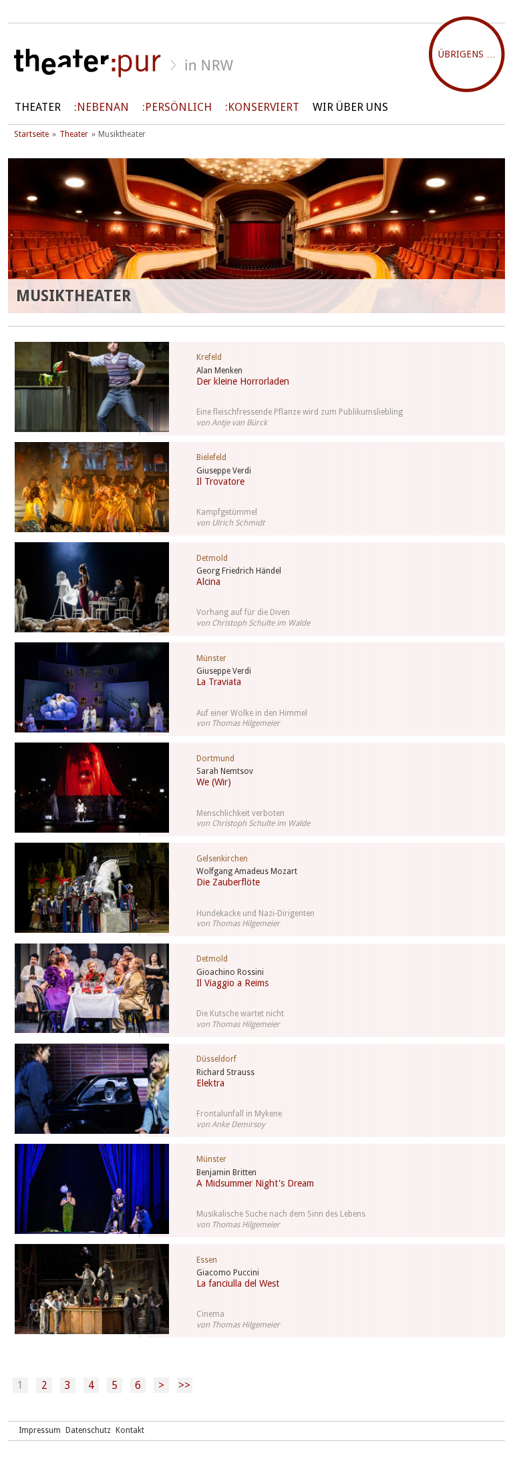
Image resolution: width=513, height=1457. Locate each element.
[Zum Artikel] (85, 387)
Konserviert (263, 107)
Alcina (208, 581)
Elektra (210, 1083)
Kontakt (130, 1430)
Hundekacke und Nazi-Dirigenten (255, 913)
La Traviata (218, 681)
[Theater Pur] (256, 63)
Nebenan (103, 107)
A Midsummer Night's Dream (255, 1183)
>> (184, 1385)
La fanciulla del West (237, 1283)
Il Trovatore (220, 481)
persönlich (178, 107)
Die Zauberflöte (228, 882)
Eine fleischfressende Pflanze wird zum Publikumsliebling (299, 412)
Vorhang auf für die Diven (243, 612)
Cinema (210, 1314)
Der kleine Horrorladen (242, 381)
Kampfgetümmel (226, 512)
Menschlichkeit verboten (240, 813)
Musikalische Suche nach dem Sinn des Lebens (280, 1214)
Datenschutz (88, 1430)
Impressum (40, 1430)
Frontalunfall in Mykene (239, 1113)
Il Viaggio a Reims (232, 983)
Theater (38, 107)
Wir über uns (350, 107)
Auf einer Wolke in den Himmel (251, 713)
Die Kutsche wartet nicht (240, 1013)
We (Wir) (213, 782)
